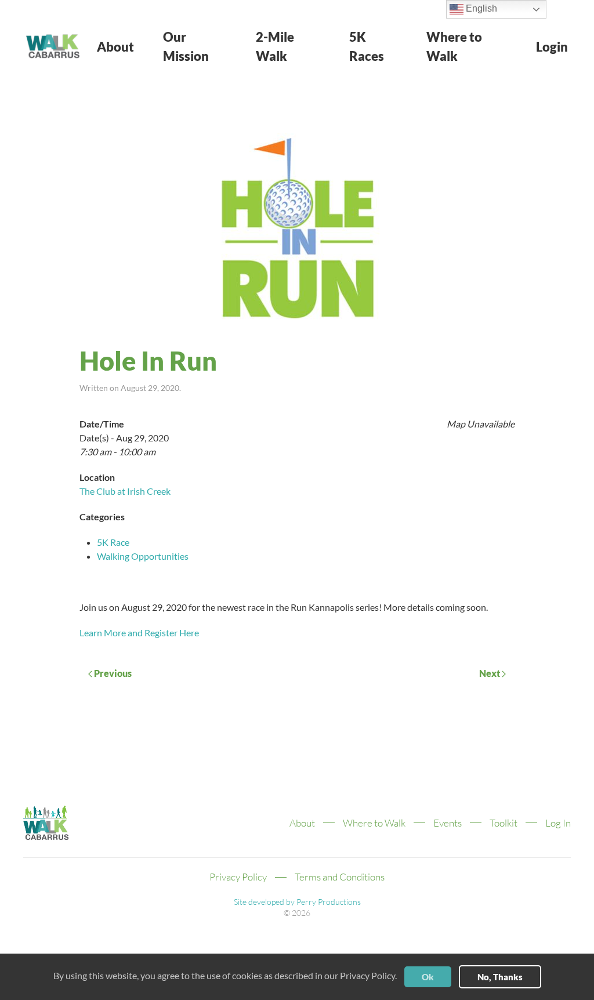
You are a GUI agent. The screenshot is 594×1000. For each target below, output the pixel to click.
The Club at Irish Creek (125, 491)
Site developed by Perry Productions (297, 902)
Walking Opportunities (143, 555)
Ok (428, 977)
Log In (558, 823)
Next (490, 673)
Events (447, 823)
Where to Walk (454, 46)
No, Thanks (500, 977)
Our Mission (186, 46)
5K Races (366, 46)
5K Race (113, 542)
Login (552, 47)
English (480, 8)
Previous (112, 673)
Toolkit (503, 823)
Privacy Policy (238, 877)
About (115, 47)
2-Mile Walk (275, 46)
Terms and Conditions (340, 877)
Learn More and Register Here (139, 632)
